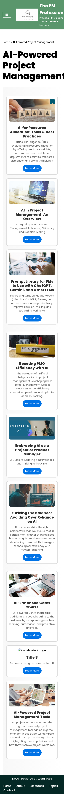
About (20, 786)
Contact (9, 790)
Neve (15, 778)
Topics (53, 786)
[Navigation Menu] (7, 15)
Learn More (32, 168)
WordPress (45, 778)
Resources (37, 786)
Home (6, 42)
